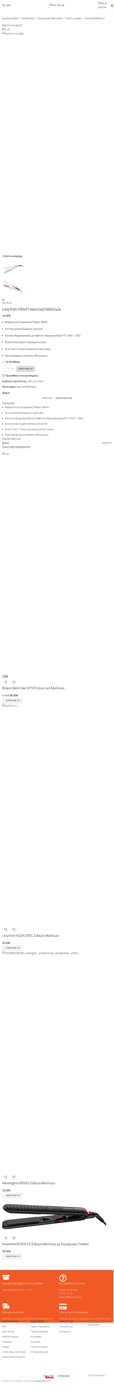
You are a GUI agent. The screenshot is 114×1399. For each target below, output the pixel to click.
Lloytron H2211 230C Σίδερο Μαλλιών (30, 935)
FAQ (4, 1326)
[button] (12, 700)
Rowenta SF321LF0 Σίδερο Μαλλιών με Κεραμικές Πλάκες (45, 1244)
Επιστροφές (36, 1336)
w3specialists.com (42, 1381)
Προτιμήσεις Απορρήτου (13, 1356)
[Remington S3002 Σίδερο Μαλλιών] (57, 1062)
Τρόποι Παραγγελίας (40, 1326)
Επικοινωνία (65, 1331)
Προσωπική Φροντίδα (50, 18)
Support (6, 1346)
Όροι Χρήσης (8, 1331)
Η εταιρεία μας (66, 1326)
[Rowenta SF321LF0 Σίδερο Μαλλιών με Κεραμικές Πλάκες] (54, 1216)
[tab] (47, 398)
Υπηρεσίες (7, 1341)
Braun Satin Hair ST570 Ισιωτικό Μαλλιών (33, 688)
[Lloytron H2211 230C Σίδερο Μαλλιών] (57, 814)
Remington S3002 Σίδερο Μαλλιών (28, 1183)
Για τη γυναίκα (74, 18)
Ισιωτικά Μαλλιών (95, 18)
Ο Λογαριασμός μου (40, 1351)
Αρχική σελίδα (10, 18)
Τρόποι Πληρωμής (39, 1346)
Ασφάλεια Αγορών (10, 1336)
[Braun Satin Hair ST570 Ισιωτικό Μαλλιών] (57, 563)
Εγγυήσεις (35, 1341)
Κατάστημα (28, 18)
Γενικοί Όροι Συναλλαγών (14, 1351)
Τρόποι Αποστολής (39, 1331)
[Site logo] (57, 5)
